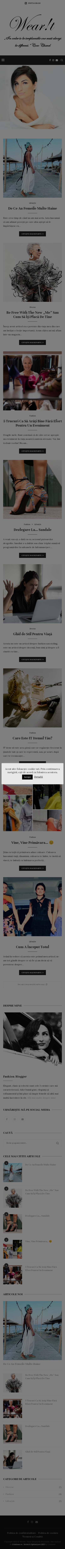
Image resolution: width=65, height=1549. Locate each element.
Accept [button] (27, 777)
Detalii (38, 776)
